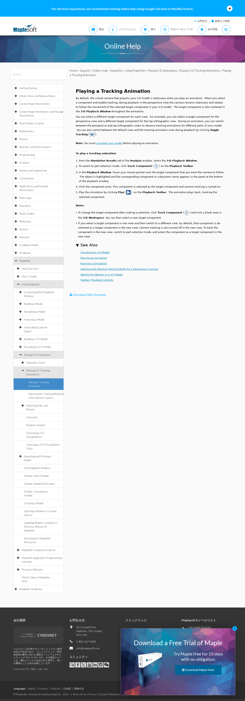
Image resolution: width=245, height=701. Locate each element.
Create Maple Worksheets (34, 103)
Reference (25, 221)
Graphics (24, 162)
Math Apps (25, 197)
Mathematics (26, 131)
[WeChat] (106, 664)
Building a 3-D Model (36, 339)
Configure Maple (28, 245)
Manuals (24, 237)
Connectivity (26, 178)
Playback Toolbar (36, 425)
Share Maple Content (31, 123)
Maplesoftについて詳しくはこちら (30, 668)
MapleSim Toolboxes (30, 589)
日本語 (67, 688)
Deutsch (55, 688)
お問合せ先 (77, 620)
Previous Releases (32, 569)
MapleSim (24, 260)
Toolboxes (25, 252)
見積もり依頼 (222, 20)
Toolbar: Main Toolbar (36, 475)
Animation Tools (35, 362)
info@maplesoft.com (88, 648)
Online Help (100, 70)
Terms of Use (80, 694)
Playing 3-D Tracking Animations (199, 70)
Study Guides (27, 213)
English (31, 688)
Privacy (92, 694)
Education (25, 205)
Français (43, 688)
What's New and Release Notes (37, 96)
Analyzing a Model (34, 319)
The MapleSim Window (37, 468)
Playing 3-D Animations (37, 354)
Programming (27, 154)
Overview (32, 417)
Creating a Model (33, 503)
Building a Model (33, 303)
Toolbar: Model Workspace (39, 483)
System (23, 229)
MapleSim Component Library (39, 550)
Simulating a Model (34, 311)
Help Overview (30, 268)
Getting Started (28, 88)
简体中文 (79, 688)
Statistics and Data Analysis (35, 146)
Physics (23, 139)
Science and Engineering (33, 170)
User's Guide (29, 276)
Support (85, 70)
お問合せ (202, 20)
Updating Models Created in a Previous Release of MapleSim (41, 526)
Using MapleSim (31, 284)
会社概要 (19, 620)
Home (73, 70)
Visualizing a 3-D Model (37, 346)
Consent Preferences (109, 694)
